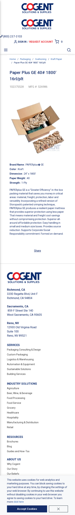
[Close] (58, 508)
